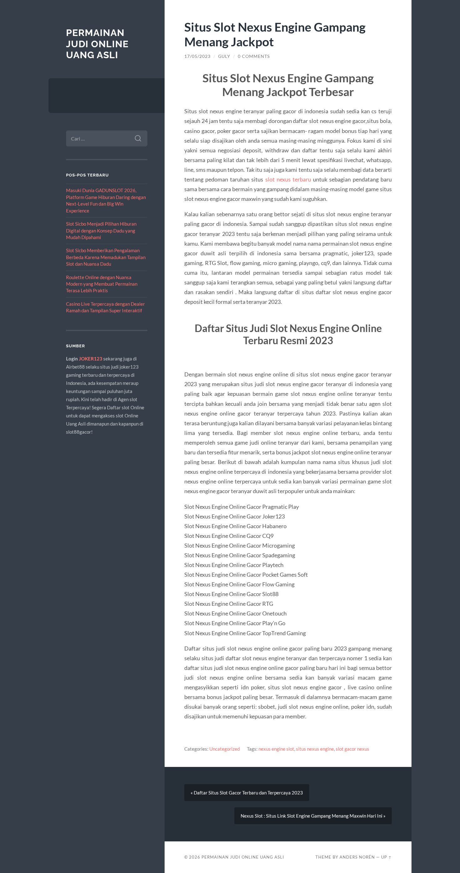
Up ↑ (386, 857)
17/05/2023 (197, 56)
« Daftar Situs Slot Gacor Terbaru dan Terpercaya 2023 (247, 792)
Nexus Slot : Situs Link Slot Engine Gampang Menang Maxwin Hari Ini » (313, 816)
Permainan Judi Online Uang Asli (97, 43)
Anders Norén (357, 857)
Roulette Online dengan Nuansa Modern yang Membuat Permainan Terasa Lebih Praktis (101, 284)
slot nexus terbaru (288, 179)
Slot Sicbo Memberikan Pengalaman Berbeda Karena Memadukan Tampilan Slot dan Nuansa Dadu (106, 257)
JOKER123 (90, 358)
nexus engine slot (276, 749)
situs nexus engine (315, 749)
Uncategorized (224, 749)
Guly (224, 56)
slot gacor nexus (352, 749)
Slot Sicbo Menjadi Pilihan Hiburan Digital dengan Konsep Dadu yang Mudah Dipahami (101, 230)
